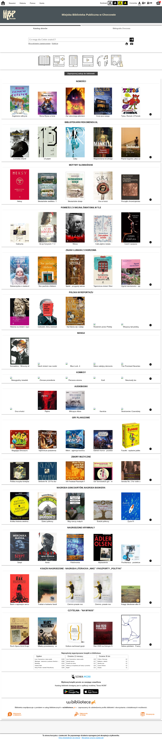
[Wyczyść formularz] (127, 43)
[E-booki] (73, 67)
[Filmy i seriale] (88, 67)
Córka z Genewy (102, 659)
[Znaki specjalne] (132, 43)
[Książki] (44, 67)
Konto (42, 3)
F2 (149, 3)
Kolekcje (55, 43)
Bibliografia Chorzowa (121, 28)
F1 (144, 3)
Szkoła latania (70, 661)
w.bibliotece (69, 707)
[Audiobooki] (59, 67)
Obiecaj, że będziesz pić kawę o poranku (78, 665)
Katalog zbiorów (40, 28)
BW (115, 3)
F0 (139, 3)
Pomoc (32, 3)
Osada (100, 667)
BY (125, 3)
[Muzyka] (103, 67)
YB (120, 3)
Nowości (12, 3)
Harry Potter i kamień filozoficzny (44, 667)
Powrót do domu (71, 663)
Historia (23, 3)
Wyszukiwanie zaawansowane (39, 43)
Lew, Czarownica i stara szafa (43, 659)
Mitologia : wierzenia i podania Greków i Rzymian (49, 661)
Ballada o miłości (102, 661)
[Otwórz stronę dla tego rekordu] (20, 100)
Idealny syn (101, 663)
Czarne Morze (102, 665)
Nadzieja (37, 663)
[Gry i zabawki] (117, 67)
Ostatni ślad (38, 665)
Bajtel (67, 667)
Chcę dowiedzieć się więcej (69, 738)
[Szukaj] (132, 40)
